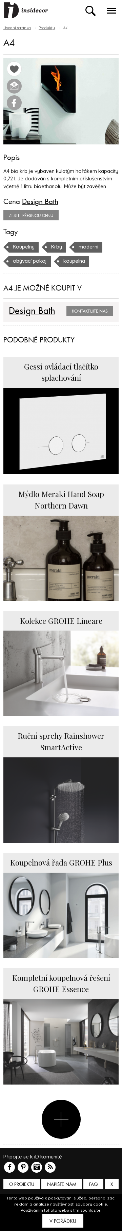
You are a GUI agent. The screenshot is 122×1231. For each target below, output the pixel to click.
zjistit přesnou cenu (31, 215)
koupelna (74, 261)
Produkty (47, 27)
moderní (88, 246)
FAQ (93, 1184)
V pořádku (62, 1221)
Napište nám (61, 1184)
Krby (56, 246)
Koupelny (24, 246)
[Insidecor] (26, 10)
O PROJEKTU (21, 1184)
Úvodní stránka (17, 27)
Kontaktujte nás (90, 311)
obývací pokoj (30, 261)
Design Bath (40, 201)
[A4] (61, 101)
